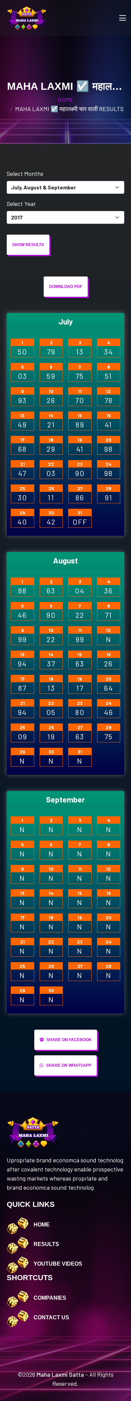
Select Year (21, 203)
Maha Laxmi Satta (60, 1374)
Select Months (25, 173)
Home (66, 99)
